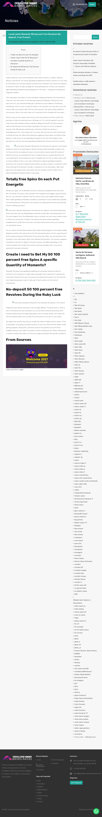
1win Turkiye (78, 329)
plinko (76, 639)
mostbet (77, 564)
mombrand (78, 537)
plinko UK (77, 645)
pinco (76, 636)
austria (76, 395)
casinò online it (79, 472)
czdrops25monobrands (82, 493)
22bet (76, 377)
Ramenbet (78, 657)
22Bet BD (77, 380)
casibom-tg (78, 457)
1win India (77, 320)
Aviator (76, 398)
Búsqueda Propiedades (40, 765)
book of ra (77, 442)
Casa (39, 781)
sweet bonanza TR (80, 713)
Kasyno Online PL (80, 517)
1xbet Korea (78, 350)
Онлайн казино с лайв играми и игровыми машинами (84, 82)
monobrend (78, 549)
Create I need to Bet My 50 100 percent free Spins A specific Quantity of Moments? (24, 61)
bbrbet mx (78, 433)
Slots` (76, 689)
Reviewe (77, 662)
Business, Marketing (81, 451)
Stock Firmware (79, 704)
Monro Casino (79, 558)
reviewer (77, 665)
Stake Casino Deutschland (83, 698)
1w (75, 302)
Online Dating (79, 609)
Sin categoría (32, 42)
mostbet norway (80, 576)
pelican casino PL (80, 621)
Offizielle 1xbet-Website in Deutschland (82, 601)
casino (76, 460)
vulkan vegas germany (82, 728)
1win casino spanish (81, 314)
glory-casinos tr (79, 511)
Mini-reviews (78, 534)
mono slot (77, 543)
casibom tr (78, 454)
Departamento (42, 790)
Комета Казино (79, 731)
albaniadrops (78, 389)
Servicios (55, 763)
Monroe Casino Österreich (83, 561)
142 (75, 299)
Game (76, 508)
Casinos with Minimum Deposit (85, 66)
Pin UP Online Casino (81, 630)
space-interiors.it (80, 695)
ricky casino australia (81, 668)
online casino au (79, 606)
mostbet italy (79, 573)
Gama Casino (78, 505)
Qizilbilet (77, 654)
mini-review (78, 531)
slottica (77, 692)
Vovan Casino (79, 725)
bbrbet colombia (80, 430)
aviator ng (77, 418)
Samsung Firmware (80, 677)
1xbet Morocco (79, 359)
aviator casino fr (80, 406)
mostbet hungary (80, 570)
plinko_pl (77, 648)
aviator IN (77, 409)
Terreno (40, 802)
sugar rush (78, 707)
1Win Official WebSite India (83, 326)
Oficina (39, 799)
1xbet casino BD (80, 344)
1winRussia (78, 335)
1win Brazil (77, 311)
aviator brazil (78, 401)
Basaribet (77, 427)
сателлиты (78, 734)
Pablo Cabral (89, 116)
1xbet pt (77, 365)
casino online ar (79, 469)
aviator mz (78, 415)
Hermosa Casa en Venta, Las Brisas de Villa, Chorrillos (85, 181)
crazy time (78, 487)
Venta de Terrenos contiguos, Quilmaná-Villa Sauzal (85, 255)
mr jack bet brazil (80, 588)
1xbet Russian (79, 371)
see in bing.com (76, 783)
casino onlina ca (79, 466)
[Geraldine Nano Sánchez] (86, 134)
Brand (76, 448)
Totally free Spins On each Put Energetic (24, 55)
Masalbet (77, 526)
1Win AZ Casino (79, 305)
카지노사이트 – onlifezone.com (85, 737)
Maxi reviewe (78, 529)
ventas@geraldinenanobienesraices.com (86, 141)
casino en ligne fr (80, 463)
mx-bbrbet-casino (80, 591)
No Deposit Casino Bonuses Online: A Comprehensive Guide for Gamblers (86, 53)
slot (75, 683)
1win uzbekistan (79, 332)
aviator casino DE (80, 403)
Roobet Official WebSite (82, 674)
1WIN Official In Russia (81, 323)
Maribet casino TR (80, 523)
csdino (76, 490)
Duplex (39, 793)
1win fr (76, 317)
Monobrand (78, 546)
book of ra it (78, 445)
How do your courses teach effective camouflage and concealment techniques (86, 101)
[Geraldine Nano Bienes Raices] (19, 6)
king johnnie (78, 520)
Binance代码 (78, 107)
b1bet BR (77, 421)
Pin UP (76, 624)
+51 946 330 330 (81, 4)
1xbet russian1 (79, 374)
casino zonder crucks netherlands (86, 481)
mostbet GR (78, 567)
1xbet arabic (78, 341)
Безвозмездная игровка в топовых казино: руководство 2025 (85, 73)
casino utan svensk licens (83, 478)
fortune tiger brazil (80, 502)
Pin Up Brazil (78, 627)
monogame (78, 552)
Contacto (40, 770)
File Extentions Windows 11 (83, 499)
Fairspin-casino (79, 496)
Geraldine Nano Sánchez (86, 137)
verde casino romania (81, 722)
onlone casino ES (80, 612)
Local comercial (42, 796)
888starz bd (78, 386)
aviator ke (77, 412)
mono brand (78, 540)
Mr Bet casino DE (80, 585)
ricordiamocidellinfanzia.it (83, 671)
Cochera (40, 787)
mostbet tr (78, 582)
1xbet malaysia (79, 356)
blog (75, 439)
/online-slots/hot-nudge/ (15, 370)
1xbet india (78, 347)
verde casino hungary (81, 716)
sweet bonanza (79, 710)
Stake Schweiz (79, 701)
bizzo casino (78, 436)
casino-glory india (80, 484)
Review (76, 660)
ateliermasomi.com (80, 392)
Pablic (76, 618)
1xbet (76, 338)
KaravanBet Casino (80, 514)
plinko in (77, 642)
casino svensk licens (81, 475)
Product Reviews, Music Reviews (85, 651)
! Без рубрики (79, 293)
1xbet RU (77, 368)
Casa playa (41, 784)
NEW (75, 594)
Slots (76, 686)
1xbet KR (77, 353)
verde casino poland (81, 719)
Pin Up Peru (78, 633)
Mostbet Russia (79, 579)
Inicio (39, 760)
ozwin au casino (79, 615)
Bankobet (77, 424)
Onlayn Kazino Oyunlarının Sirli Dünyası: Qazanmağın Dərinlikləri (84, 62)
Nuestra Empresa (58, 760)
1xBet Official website (81, 362)
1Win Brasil (77, 308)
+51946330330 (86, 144)
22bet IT (77, 383)
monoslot (77, 555)
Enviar (92, 4)
